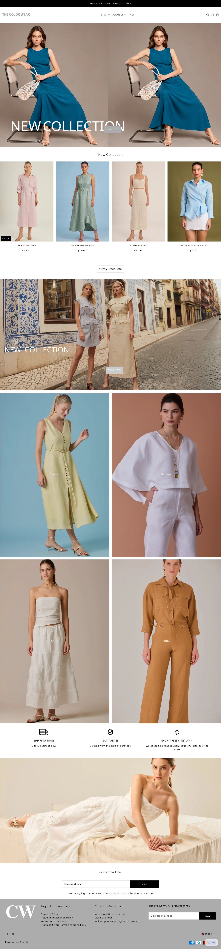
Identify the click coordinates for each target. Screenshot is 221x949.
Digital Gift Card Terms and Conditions (63, 924)
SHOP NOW (112, 129)
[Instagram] (13, 934)
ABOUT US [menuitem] (118, 15)
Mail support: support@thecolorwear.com (119, 921)
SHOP (104, 15)
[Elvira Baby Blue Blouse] (194, 201)
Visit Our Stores (104, 917)
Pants (166, 641)
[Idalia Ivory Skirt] (138, 201)
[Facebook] (7, 934)
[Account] (212, 15)
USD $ (208, 933)
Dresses (54, 474)
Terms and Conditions (54, 921)
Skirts (54, 641)
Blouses (166, 474)
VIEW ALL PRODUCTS (110, 269)
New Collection (110, 154)
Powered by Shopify (16, 942)
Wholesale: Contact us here (111, 914)
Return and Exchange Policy (57, 917)
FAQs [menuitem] (132, 15)
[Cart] (217, 15)
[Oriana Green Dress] (82, 201)
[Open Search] (207, 15)
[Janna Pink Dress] (26, 201)
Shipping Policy (49, 914)
